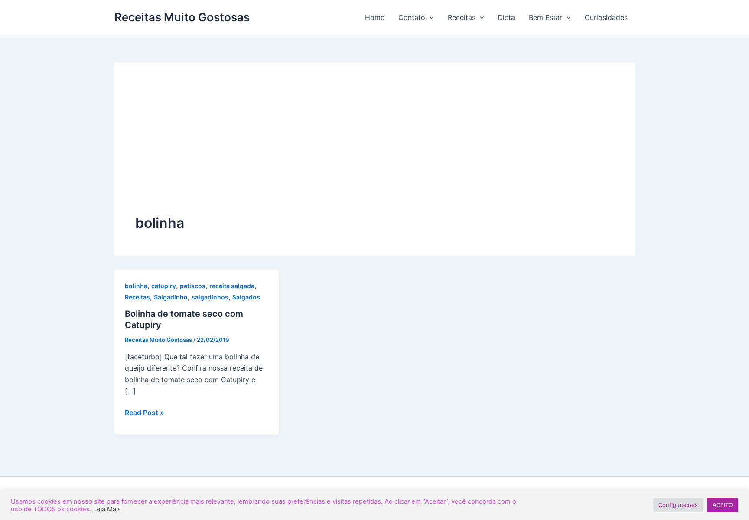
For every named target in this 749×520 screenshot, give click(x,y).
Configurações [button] (678, 504)
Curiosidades (606, 17)
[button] (429, 17)
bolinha (136, 285)
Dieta (506, 17)
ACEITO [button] (723, 504)
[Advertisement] (374, 148)
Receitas (461, 17)
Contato (411, 17)
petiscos (192, 285)
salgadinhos (210, 297)
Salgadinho (171, 297)
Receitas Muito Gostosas (182, 17)
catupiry (163, 285)
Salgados (246, 297)
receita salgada (231, 285)
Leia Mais (107, 509)
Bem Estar (545, 17)
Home (374, 17)
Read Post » (144, 412)
